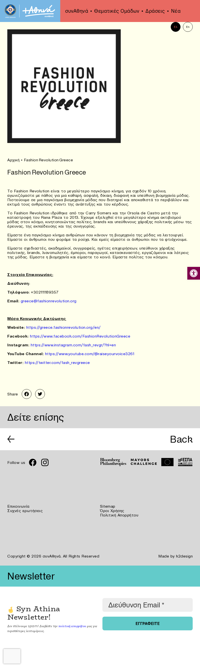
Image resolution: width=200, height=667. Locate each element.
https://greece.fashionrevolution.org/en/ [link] (63, 327)
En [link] (188, 27)
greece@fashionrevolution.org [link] (49, 300)
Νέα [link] (176, 11)
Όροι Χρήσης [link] (112, 510)
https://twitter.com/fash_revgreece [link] (57, 362)
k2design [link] (184, 556)
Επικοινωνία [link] (18, 506)
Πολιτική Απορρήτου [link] (119, 515)
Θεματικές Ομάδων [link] (116, 11)
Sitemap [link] (107, 506)
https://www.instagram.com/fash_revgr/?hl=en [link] (73, 344)
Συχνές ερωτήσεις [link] (25, 510)
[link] (193, 273)
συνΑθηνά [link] (76, 11)
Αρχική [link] (13, 159)
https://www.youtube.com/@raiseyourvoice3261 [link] (89, 353)
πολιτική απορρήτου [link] (72, 626)
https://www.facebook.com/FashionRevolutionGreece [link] (80, 336)
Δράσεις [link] (155, 11)
